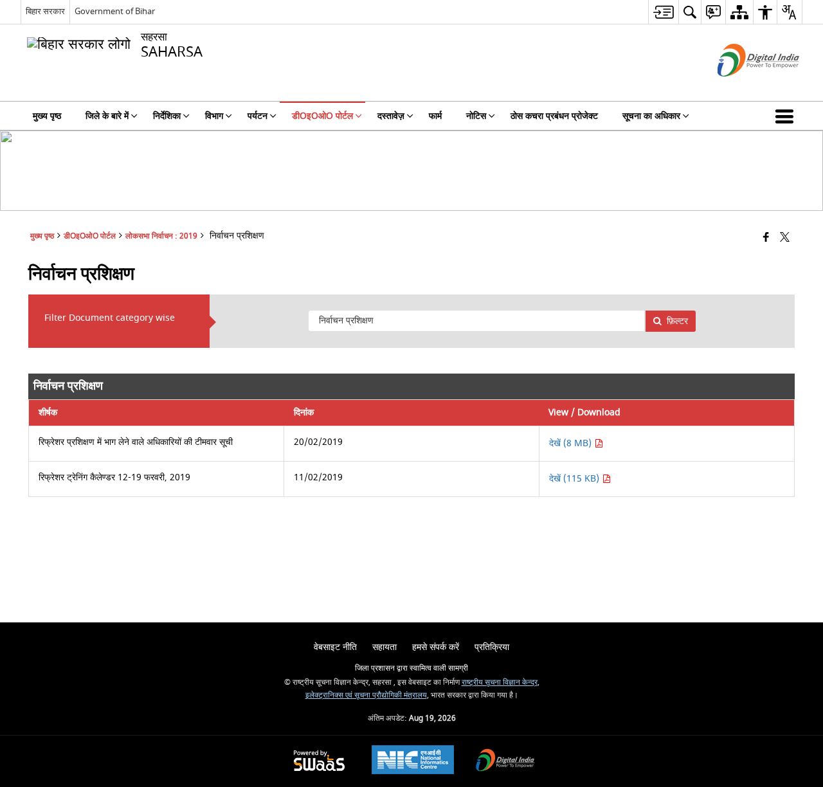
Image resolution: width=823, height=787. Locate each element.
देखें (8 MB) (571, 443)
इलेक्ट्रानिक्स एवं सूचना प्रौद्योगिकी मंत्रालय (366, 695)
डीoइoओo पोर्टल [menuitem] (322, 116)
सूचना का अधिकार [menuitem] (651, 116)
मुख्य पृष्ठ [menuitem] (47, 116)
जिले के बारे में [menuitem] (107, 116)
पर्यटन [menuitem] (257, 116)
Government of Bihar (115, 11)
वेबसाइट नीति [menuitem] (335, 647)
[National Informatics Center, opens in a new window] (413, 761)
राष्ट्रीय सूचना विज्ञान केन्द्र (500, 682)
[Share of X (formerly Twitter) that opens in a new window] (785, 238)
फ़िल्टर (677, 321)
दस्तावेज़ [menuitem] (390, 116)
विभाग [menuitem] (214, 116)
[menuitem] (663, 12)
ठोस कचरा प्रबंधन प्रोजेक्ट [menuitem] (554, 116)
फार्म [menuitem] (435, 116)
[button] (787, 116)
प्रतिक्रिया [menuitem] (492, 647)
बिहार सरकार (45, 11)
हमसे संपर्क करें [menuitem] (435, 647)
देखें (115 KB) (575, 478)
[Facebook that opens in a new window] (766, 238)
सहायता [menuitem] (384, 647)
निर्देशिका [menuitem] (167, 116)
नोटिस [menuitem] (476, 116)
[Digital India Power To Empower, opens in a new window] (505, 761)
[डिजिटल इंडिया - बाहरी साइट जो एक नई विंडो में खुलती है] (742, 88)
